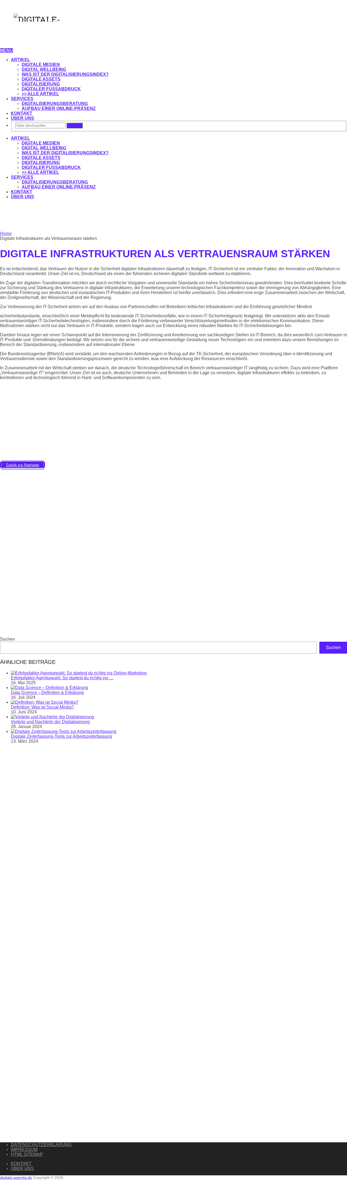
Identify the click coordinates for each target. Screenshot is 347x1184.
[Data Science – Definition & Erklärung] (49, 687)
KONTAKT (21, 113)
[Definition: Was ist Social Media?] (44, 702)
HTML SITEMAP (27, 1154)
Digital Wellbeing (44, 69)
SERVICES (22, 98)
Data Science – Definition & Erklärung (47, 692)
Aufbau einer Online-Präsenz (59, 108)
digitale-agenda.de (16, 1177)
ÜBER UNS (22, 118)
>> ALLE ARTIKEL (40, 94)
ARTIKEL (20, 59)
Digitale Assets (41, 79)
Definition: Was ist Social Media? (42, 707)
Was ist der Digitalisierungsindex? (65, 74)
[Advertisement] (54, 216)
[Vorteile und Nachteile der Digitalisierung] (52, 717)
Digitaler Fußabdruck (51, 89)
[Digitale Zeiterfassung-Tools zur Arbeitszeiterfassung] (63, 731)
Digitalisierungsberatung (55, 103)
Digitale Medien (41, 64)
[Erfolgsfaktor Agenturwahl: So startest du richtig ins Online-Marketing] (79, 673)
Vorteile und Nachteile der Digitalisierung (50, 721)
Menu (6, 50)
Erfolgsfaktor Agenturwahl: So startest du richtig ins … (62, 678)
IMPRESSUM (24, 1149)
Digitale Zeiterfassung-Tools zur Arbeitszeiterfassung (61, 736)
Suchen (75, 125)
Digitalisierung (41, 84)
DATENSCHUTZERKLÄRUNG (41, 1144)
